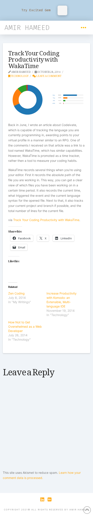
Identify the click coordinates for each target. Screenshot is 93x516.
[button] (83, 27)
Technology (19, 75)
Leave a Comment (48, 75)
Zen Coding (16, 293)
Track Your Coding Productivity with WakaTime (46, 220)
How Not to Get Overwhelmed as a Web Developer (25, 326)
